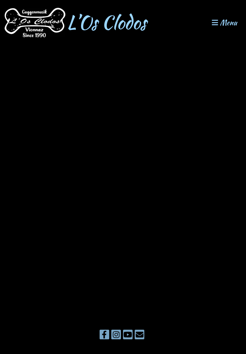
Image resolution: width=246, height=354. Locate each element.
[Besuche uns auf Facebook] (104, 335)
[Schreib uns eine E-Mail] (139, 335)
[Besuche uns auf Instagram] (116, 335)
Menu (227, 22)
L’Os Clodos (106, 23)
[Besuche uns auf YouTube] (128, 335)
